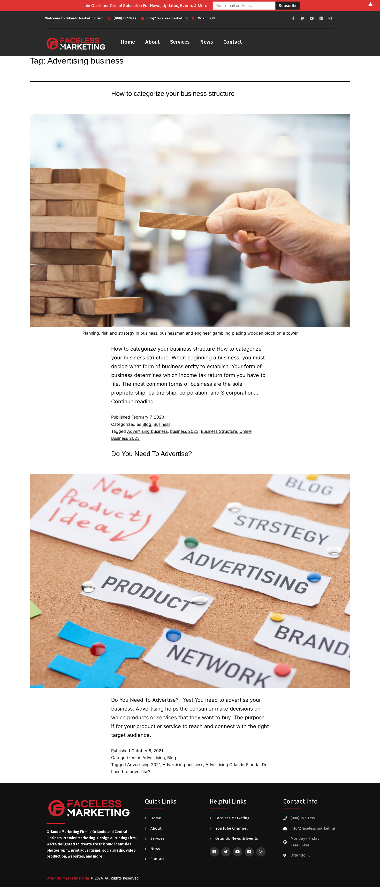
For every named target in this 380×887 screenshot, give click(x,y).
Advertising (153, 757)
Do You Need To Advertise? (151, 454)
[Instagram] (330, 18)
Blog (146, 424)
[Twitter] (302, 18)
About (152, 42)
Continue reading (132, 401)
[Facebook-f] (293, 18)
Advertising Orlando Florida (233, 764)
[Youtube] (311, 18)
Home (128, 42)
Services (180, 42)
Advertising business (147, 431)
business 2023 (184, 431)
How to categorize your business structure (172, 93)
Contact (232, 42)
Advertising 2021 (143, 764)
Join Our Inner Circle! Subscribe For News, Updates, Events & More (144, 5)
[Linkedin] (321, 18)
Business (162, 424)
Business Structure (219, 431)
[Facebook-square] (214, 852)
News (206, 42)
